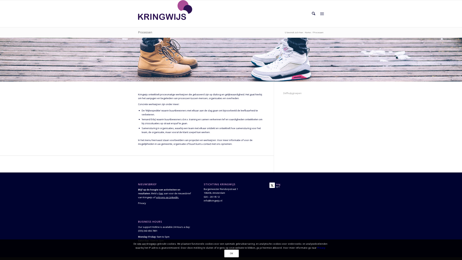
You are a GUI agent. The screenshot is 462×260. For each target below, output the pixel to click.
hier (161, 193)
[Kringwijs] (165, 13)
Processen (145, 32)
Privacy (142, 203)
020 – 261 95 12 (212, 196)
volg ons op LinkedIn (167, 197)
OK (231, 253)
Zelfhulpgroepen (292, 93)
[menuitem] (314, 13)
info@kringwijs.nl (213, 200)
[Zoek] (314, 13)
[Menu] (322, 14)
